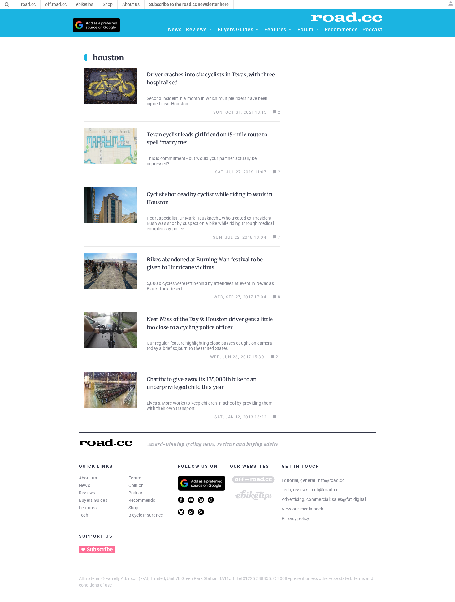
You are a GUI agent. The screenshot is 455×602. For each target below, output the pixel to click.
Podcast (136, 492)
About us (88, 477)
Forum (134, 477)
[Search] (7, 4)
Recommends (141, 500)
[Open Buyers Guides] (257, 29)
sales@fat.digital (349, 499)
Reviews (87, 492)
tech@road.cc (324, 489)
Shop (133, 507)
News (84, 485)
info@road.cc (330, 480)
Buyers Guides (93, 500)
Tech (83, 515)
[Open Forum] (317, 29)
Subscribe (100, 549)
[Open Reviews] (210, 29)
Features (88, 507)
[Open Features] (290, 29)
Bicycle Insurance (145, 515)
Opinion (136, 485)
